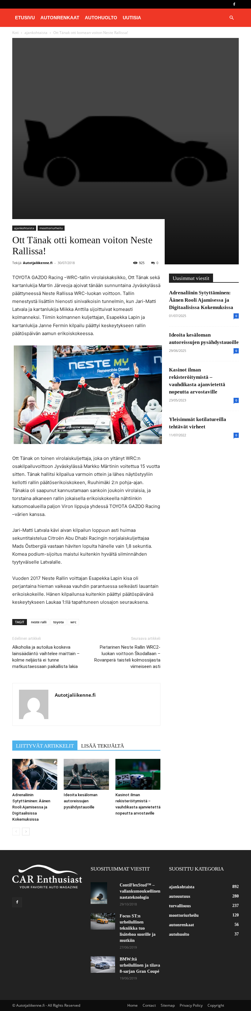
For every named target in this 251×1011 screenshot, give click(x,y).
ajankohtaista (24, 228)
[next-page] (26, 831)
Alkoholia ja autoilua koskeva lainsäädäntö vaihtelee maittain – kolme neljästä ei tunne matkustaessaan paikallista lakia (46, 656)
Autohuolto (101, 17)
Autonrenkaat (59, 17)
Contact (149, 1005)
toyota (58, 622)
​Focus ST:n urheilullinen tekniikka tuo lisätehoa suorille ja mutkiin (137, 928)
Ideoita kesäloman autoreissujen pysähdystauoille (80, 801)
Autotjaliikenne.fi (38, 262)
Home (132, 1005)
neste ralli (39, 622)
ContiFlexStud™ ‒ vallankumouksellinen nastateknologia (140, 891)
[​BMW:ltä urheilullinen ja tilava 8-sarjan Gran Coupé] (103, 964)
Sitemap (168, 1005)
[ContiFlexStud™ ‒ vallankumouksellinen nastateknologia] (103, 893)
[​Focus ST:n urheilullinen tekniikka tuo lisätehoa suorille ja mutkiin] (103, 921)
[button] (231, 18)
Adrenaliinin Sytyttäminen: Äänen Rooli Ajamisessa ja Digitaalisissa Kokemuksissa (31, 807)
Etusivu (25, 17)
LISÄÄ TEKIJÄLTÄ (102, 746)
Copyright (216, 1005)
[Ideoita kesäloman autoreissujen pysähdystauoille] (86, 774)
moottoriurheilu (51, 228)
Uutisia (132, 17)
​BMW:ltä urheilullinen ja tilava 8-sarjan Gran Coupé (140, 965)
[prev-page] (16, 831)
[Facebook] (234, 4)
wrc (73, 622)
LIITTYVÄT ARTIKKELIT (45, 746)
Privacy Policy (191, 1005)
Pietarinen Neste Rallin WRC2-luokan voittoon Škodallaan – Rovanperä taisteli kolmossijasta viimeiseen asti (127, 656)
